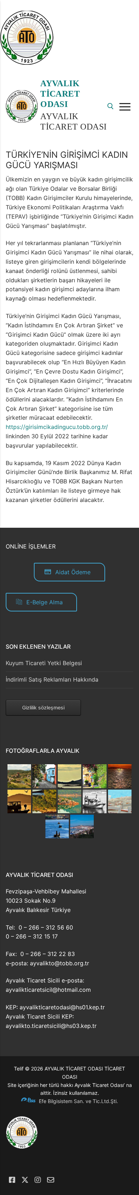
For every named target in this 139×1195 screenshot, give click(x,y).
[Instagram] (37, 1180)
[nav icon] (126, 106)
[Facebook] (12, 1180)
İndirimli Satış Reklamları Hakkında (52, 679)
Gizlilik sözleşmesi (43, 707)
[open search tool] (110, 106)
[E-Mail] (50, 1180)
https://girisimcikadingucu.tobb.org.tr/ (57, 426)
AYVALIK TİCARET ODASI (60, 94)
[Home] (26, 62)
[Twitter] (25, 1180)
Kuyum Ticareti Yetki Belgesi (44, 663)
